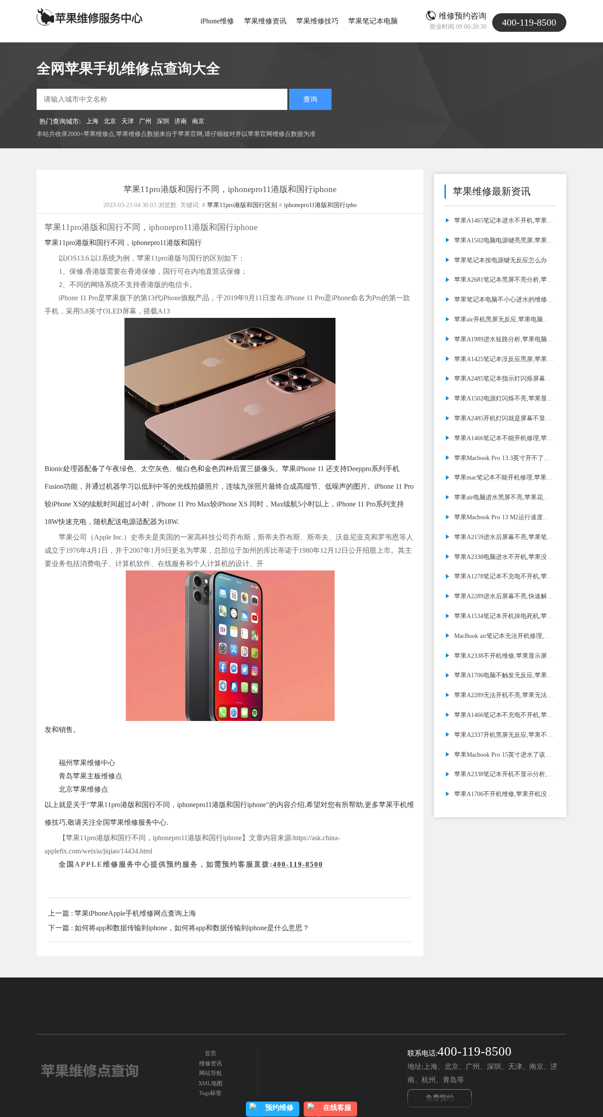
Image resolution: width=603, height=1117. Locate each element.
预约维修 (279, 1107)
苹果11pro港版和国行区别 (242, 204)
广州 (145, 121)
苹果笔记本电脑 (373, 21)
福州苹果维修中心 (87, 762)
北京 (110, 121)
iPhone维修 (217, 21)
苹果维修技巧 (317, 21)
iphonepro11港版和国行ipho (320, 204)
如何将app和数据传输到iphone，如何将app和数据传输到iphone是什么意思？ (192, 928)
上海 (92, 121)
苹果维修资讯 (265, 21)
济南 (180, 121)
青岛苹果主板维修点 (90, 776)
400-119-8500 (298, 864)
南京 (198, 121)
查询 (310, 99)
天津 (127, 121)
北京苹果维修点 (83, 789)
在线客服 (337, 1107)
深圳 (163, 121)
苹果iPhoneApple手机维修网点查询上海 (135, 913)
